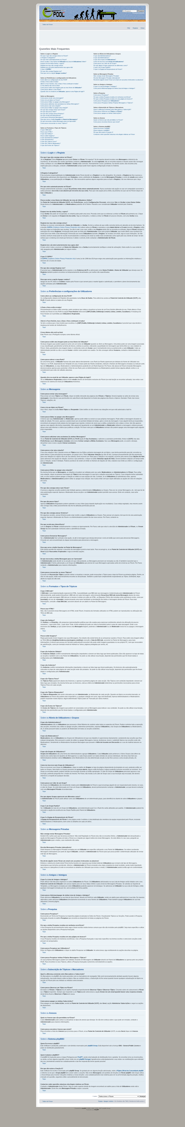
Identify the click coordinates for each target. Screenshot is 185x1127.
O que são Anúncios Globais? (50, 137)
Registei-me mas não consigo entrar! (52, 65)
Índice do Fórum (48, 24)
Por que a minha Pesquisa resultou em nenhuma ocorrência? (112, 97)
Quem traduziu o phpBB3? (102, 130)
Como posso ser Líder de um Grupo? (105, 63)
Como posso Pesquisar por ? (106, 101)
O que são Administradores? (102, 56)
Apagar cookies (108, 1101)
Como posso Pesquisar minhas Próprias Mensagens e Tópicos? (113, 103)
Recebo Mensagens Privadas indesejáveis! (107, 78)
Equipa (100, 1101)
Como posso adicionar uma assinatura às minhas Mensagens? (60, 104)
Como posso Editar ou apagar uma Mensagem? (55, 102)
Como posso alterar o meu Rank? (51, 89)
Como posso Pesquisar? (101, 95)
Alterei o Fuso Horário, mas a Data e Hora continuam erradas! (59, 83)
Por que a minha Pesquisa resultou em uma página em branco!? (113, 99)
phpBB (84, 1108)
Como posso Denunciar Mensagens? (52, 117)
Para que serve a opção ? (54, 73)
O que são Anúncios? (47, 139)
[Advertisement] (92, 37)
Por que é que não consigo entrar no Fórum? (54, 56)
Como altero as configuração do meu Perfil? (54, 80)
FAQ (128, 28)
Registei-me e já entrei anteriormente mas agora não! (57, 67)
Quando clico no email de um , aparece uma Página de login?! (62, 91)
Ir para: (95, 1096)
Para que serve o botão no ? (59, 119)
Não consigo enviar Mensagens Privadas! (106, 76)
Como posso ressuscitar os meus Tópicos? (54, 123)
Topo (44, 168)
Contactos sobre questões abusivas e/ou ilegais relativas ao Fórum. (114, 134)
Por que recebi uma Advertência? (51, 115)
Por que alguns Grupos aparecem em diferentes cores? (111, 65)
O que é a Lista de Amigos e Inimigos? (105, 86)
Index (47, 12)
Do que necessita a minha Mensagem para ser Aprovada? (58, 121)
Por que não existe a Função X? (103, 132)
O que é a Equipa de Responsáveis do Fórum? (108, 69)
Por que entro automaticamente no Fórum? (54, 59)
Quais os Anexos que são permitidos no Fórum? (108, 120)
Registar (135, 28)
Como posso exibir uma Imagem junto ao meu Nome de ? (61, 87)
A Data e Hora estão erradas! (49, 81)
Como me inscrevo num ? (109, 61)
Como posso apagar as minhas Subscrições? (107, 113)
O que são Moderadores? (101, 57)
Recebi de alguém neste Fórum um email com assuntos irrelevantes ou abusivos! (118, 80)
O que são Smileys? (47, 133)
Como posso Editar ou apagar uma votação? (54, 107)
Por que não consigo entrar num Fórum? (53, 109)
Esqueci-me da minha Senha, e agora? (52, 63)
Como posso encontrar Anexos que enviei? (107, 122)
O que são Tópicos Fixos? (49, 141)
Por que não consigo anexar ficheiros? (52, 113)
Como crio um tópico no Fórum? (50, 100)
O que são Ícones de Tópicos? (50, 145)
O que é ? (46, 69)
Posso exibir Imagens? (47, 135)
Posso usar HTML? (46, 132)
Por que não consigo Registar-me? (51, 71)
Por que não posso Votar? (48, 111)
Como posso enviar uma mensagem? (52, 98)
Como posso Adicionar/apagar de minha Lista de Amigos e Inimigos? (114, 88)
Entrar (142, 28)
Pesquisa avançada (138, 13)
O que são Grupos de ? (105, 59)
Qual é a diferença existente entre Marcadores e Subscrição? (112, 109)
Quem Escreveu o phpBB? (102, 128)
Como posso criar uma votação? (51, 106)
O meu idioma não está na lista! (50, 85)
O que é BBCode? (46, 130)
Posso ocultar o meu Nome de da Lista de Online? (63, 61)
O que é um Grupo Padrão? (102, 67)
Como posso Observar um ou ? (108, 111)
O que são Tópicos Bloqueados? (51, 143)
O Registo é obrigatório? (48, 57)
